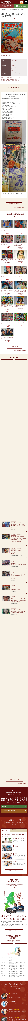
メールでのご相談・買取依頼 (8, 810)
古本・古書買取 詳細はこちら (20, 207)
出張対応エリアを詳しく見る (14, 930)
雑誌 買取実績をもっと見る (14, 779)
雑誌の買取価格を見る (14, 346)
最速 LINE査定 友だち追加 (8, 806)
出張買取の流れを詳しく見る (14, 870)
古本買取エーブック (5, 9)
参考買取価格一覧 (15, 9)
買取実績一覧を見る (22, 783)
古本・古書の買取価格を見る (20, 350)
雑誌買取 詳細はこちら (14, 203)
